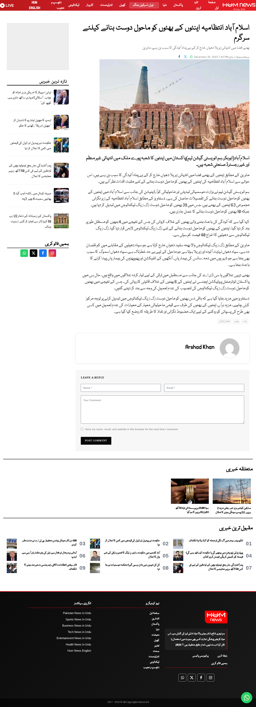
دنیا (165, 5)
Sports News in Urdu (78, 619)
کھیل (122, 5)
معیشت (155, 635)
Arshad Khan (242, 57)
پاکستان (178, 5)
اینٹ (245, 321)
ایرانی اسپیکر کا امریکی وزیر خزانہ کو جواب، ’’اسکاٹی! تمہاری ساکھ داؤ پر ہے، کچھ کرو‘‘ (29, 98)
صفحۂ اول (154, 613)
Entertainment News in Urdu (74, 638)
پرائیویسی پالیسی (200, 656)
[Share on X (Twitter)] (185, 56)
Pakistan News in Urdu (77, 613)
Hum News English (79, 650)
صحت (156, 651)
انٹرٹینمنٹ (106, 5)
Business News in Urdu (76, 625)
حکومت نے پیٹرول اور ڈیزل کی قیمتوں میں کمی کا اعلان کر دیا (30, 146)
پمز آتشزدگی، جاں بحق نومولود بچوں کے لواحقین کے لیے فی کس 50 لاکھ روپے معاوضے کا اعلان (29, 171)
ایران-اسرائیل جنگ (143, 5)
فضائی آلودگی (224, 321)
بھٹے (236, 321)
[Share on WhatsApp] (191, 56)
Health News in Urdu (78, 644)
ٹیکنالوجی (73, 5)
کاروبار (89, 5)
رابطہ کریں (222, 656)
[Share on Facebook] (179, 56)
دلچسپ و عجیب (151, 667)
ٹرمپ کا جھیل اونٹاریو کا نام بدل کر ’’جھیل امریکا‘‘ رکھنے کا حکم (32, 123)
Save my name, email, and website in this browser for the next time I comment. (132, 429)
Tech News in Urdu (79, 631)
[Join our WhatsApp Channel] (246, 697)
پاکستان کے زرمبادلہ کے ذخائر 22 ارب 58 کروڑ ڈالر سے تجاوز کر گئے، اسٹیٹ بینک (30, 221)
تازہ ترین (155, 619)
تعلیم (156, 646)
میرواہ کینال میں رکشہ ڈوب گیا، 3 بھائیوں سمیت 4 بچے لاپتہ (32, 196)
